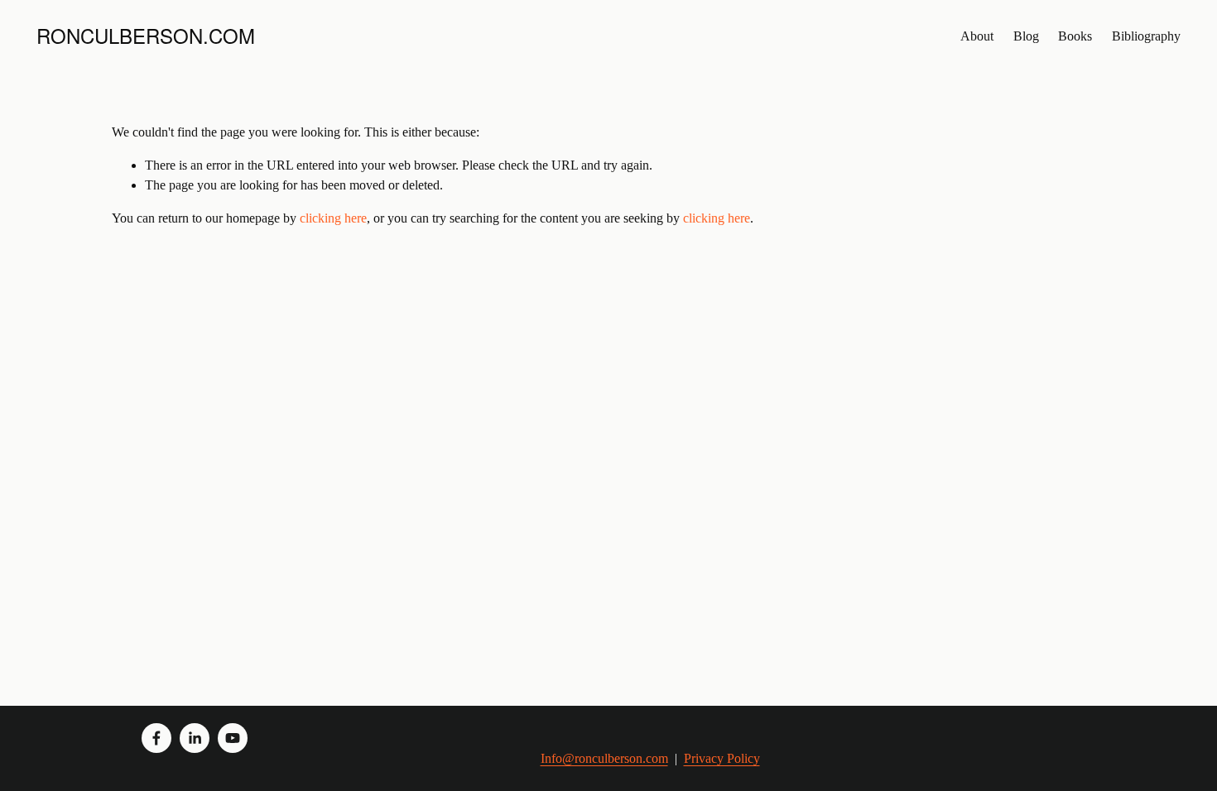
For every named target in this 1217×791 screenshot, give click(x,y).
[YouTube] (233, 738)
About (976, 36)
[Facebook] (156, 738)
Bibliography (1146, 36)
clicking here (333, 218)
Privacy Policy (722, 758)
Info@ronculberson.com (604, 758)
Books (1075, 36)
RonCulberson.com (145, 35)
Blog (1026, 36)
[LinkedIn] (194, 738)
